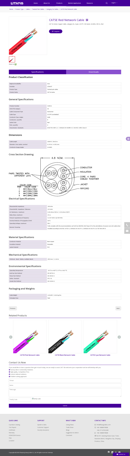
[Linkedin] (112, 452)
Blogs (67, 430)
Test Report (12, 427)
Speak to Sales (41, 425)
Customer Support (43, 427)
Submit (65, 406)
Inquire (56, 31)
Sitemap (50, 452)
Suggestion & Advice (72, 433)
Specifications (37, 72)
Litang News (70, 425)
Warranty (11, 433)
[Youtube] (119, 452)
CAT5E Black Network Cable (30, 355)
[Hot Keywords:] (106, 3)
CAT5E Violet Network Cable (100, 355)
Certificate (12, 430)
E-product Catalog (14, 425)
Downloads (94, 72)
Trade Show (69, 427)
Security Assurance (43, 430)
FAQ (10, 438)
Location (11, 441)
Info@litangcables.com (104, 425)
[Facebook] (108, 452)
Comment (69, 435)
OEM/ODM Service (14, 435)
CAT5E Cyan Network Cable (65, 355)
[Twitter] (115, 452)
